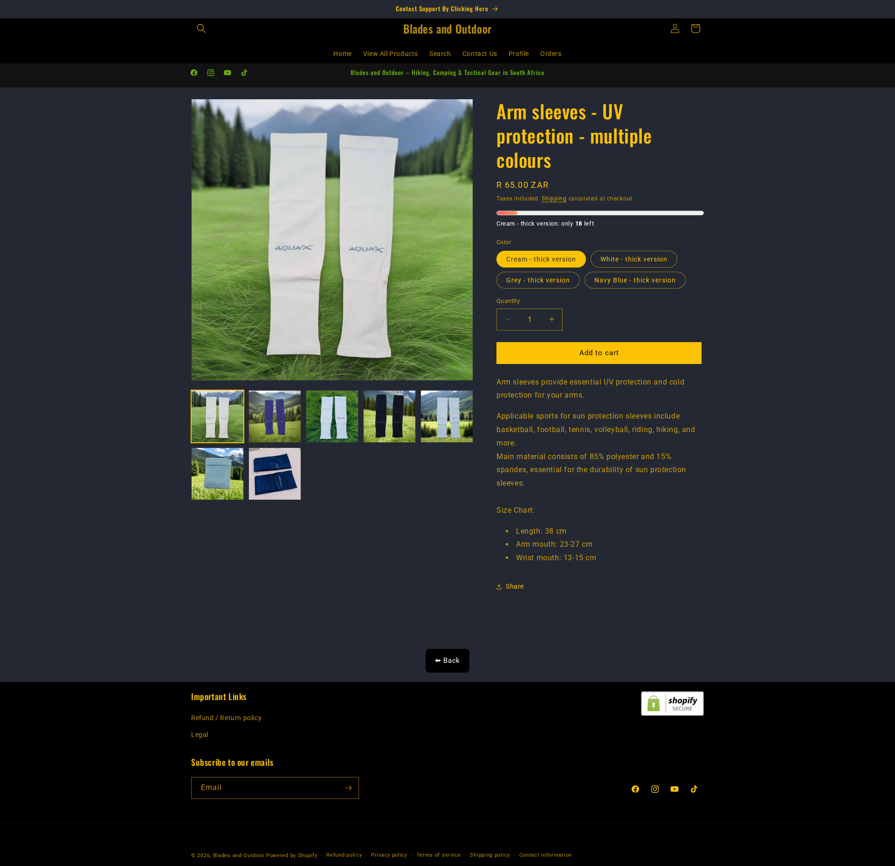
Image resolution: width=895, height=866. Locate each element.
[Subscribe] (348, 788)
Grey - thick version (538, 280)
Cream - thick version (541, 259)
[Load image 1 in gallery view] (217, 416)
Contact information (545, 855)
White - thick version (634, 259)
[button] (201, 28)
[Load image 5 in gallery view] (446, 416)
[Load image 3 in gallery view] (332, 416)
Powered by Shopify (291, 855)
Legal (199, 734)
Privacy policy (389, 855)
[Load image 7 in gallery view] (274, 473)
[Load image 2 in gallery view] (274, 416)
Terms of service (439, 855)
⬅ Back (447, 660)
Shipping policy (490, 855)
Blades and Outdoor (239, 855)
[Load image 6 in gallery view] (217, 473)
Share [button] (515, 587)
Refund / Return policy (226, 718)
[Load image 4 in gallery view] (389, 416)
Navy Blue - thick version (635, 280)
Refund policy (344, 855)
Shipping (554, 198)
